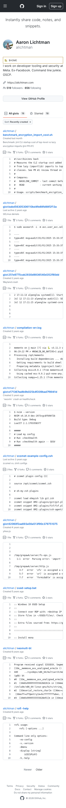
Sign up (56, 6)
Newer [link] (28, 769)
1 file (8, 152)
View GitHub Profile (33, 98)
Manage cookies (42, 789)
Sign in (41, 6)
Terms (10, 786)
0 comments (34, 152)
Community (53, 786)
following (33, 87)
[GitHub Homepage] (22, 798)
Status (41, 786)
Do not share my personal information (33, 792)
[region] (33, 175)
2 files (9, 469)
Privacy (20, 786)
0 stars (49, 152)
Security (31, 786)
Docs (17, 789)
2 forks (19, 597)
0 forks (19, 152)
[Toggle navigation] (5, 6)
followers (15, 87)
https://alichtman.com (20, 82)
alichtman (8, 130)
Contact (27, 789)
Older (39, 769)
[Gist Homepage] (22, 6)
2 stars (48, 597)
